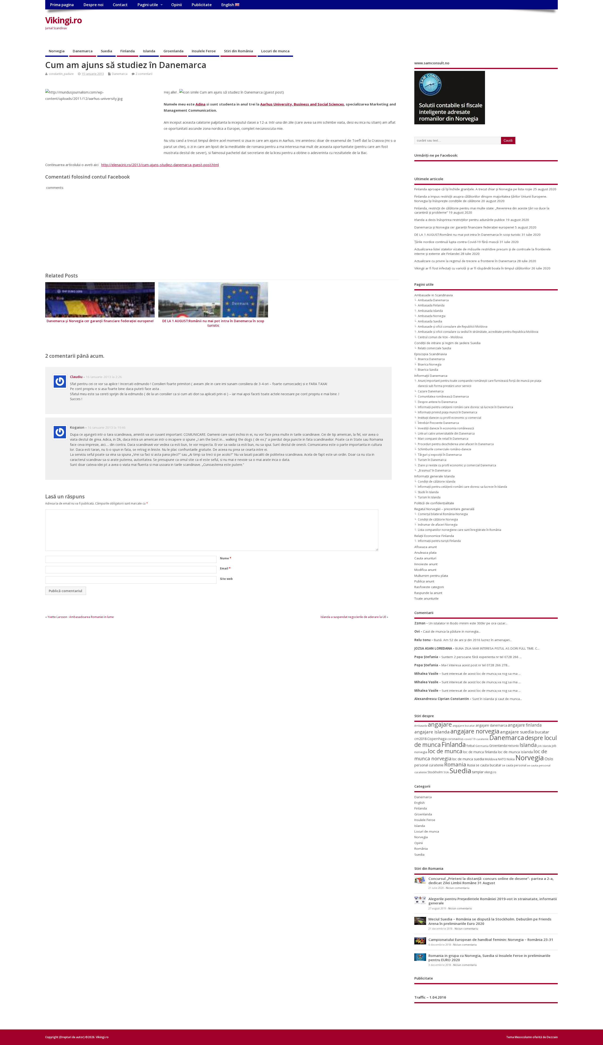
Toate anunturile (426, 598)
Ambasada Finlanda (431, 305)
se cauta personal (514, 765)
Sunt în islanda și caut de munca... (497, 699)
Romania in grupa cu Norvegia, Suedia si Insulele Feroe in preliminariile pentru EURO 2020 (489, 957)
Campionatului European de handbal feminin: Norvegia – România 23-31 (490, 939)
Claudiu (76, 376)
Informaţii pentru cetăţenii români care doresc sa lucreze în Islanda (462, 487)
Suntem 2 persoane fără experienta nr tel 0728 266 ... (481, 657)
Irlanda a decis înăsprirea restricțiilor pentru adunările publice (459, 220)
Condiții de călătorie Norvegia (438, 519)
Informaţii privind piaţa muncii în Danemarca (447, 412)
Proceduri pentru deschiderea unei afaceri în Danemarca (456, 444)
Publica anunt (424, 581)
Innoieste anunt (425, 564)
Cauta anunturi (425, 558)
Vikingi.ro (63, 20)
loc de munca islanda (515, 751)
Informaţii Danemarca (430, 376)
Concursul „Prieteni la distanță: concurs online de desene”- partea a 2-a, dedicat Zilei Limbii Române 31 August (491, 880)
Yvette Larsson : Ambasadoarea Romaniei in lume (81, 617)
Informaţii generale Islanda (434, 476)
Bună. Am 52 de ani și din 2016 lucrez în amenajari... (473, 640)
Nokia (511, 759)
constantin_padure (61, 74)
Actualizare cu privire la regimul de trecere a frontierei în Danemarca (465, 261)
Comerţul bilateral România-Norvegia (443, 514)
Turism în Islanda (429, 497)
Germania (482, 746)
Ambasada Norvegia (431, 316)
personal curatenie (429, 765)
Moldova (491, 759)
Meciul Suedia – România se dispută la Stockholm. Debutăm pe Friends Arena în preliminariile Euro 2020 (489, 921)
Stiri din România (238, 51)
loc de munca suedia (468, 758)
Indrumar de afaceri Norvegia (437, 525)
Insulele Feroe (204, 51)
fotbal (470, 746)
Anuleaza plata (425, 552)
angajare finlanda (525, 725)
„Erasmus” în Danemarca (434, 470)
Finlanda (127, 51)
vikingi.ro (490, 772)
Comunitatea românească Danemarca (443, 396)
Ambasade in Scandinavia (433, 295)
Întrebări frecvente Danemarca (438, 423)
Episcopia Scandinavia (430, 354)
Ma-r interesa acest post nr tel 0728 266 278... (475, 665)
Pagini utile (147, 4)
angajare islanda (432, 732)
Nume (225, 558)
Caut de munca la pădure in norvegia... (452, 631)
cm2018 (420, 738)
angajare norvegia (474, 731)
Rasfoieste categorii (429, 587)
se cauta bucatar (488, 765)
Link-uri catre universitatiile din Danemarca (446, 433)
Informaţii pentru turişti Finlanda (439, 541)
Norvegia (57, 51)
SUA (446, 772)
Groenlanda (173, 51)
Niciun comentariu (457, 888)
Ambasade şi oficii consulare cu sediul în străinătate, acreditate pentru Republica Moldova (478, 332)
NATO (502, 759)
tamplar (478, 772)
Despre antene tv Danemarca (437, 402)
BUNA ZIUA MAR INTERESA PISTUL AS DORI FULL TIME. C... (497, 648)
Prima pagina (62, 4)
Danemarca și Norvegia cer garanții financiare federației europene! (100, 321)
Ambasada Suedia (430, 321)
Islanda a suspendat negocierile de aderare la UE (353, 617)
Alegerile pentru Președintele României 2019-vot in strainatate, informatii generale (492, 900)
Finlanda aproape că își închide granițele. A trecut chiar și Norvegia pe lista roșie (473, 189)
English (228, 4)
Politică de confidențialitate (434, 503)
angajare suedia (517, 732)
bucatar (542, 732)
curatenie (482, 739)
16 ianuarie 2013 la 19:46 (107, 427)
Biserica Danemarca (431, 359)
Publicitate (201, 4)
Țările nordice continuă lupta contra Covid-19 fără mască (456, 242)
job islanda (544, 746)
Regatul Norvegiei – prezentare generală (444, 509)
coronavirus (455, 739)
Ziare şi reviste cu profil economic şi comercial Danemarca (457, 465)
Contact (120, 4)
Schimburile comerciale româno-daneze (444, 449)
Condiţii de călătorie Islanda (436, 482)
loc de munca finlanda (480, 752)
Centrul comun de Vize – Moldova (440, 337)
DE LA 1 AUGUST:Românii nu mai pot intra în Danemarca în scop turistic (213, 323)
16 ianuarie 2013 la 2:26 (104, 377)
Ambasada (420, 725)
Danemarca (83, 51)
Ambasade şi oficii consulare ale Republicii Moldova (452, 327)
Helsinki (513, 746)
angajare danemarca (491, 725)
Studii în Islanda (428, 492)
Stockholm (435, 772)
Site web (226, 579)
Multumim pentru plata (431, 575)
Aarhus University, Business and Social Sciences (302, 104)
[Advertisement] (468, 24)
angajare (440, 724)
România (421, 848)
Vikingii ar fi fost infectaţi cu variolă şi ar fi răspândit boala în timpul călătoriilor (472, 268)
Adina (200, 104)
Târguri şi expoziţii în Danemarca (440, 455)
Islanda (149, 51)
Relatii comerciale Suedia (434, 348)
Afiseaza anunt (425, 547)
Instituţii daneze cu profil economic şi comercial (449, 418)
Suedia (106, 51)
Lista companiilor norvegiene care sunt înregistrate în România (459, 530)
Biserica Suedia (428, 370)
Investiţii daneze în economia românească (446, 428)
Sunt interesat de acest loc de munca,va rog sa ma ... (481, 673)
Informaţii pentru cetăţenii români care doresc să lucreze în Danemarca (465, 407)
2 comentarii (144, 74)
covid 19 (470, 739)
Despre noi (93, 4)
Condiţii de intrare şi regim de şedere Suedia (447, 343)
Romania (455, 764)
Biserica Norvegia (429, 364)
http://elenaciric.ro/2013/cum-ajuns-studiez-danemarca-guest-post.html (160, 164)
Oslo (549, 758)
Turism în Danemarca (432, 460)
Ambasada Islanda (430, 311)
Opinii (176, 4)
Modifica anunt (425, 570)
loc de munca (445, 751)
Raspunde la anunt (428, 593)
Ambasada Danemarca (433, 300)
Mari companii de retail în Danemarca (443, 439)
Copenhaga (437, 738)
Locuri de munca (275, 51)
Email (225, 568)
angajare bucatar (463, 725)
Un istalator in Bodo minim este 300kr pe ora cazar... (468, 623)
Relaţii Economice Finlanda (434, 536)
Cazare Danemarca (431, 391)
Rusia (471, 765)
